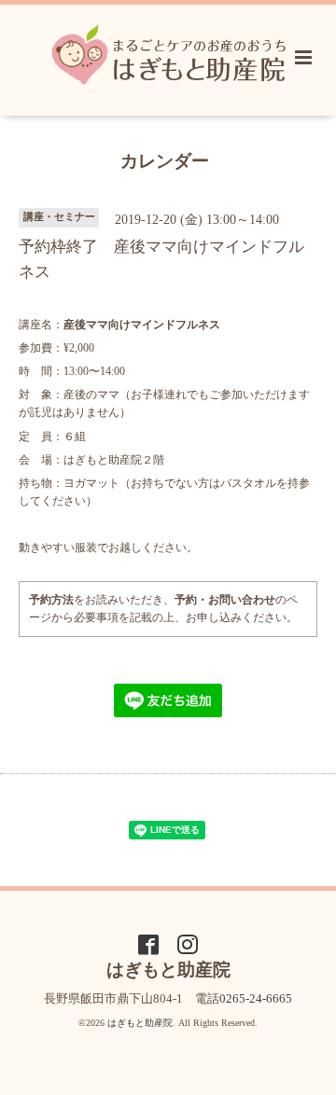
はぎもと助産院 (140, 1023)
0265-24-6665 (255, 998)
